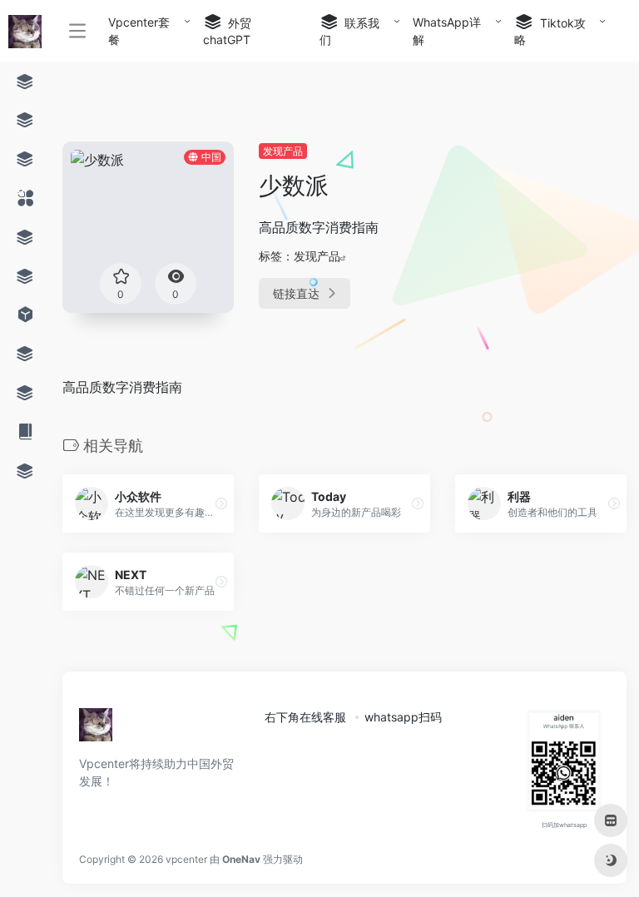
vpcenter (186, 859)
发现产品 (283, 151)
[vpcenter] (95, 729)
